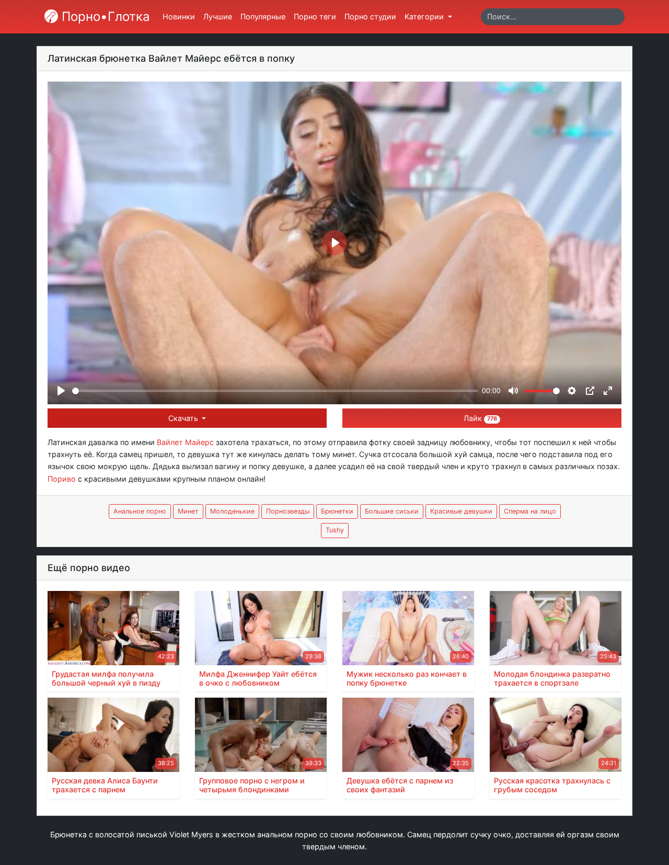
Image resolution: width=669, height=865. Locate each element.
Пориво (62, 478)
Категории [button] (425, 16)
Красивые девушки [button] (461, 511)
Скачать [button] (184, 418)
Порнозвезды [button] (287, 511)
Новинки (179, 16)
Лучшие (217, 16)
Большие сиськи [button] (392, 511)
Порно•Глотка (104, 16)
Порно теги (315, 16)
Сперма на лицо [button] (530, 511)
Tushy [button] (335, 530)
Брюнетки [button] (337, 511)
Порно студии (370, 16)
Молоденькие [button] (232, 511)
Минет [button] (188, 511)
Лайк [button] (480, 418)
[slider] (275, 391)
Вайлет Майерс (185, 442)
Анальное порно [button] (139, 511)
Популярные (262, 16)
